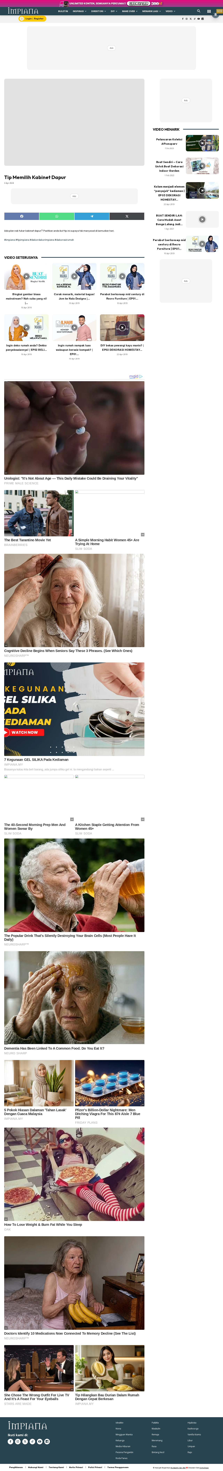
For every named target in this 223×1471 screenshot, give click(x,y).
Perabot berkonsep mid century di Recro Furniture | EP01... (169, 244)
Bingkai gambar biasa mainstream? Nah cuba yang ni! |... (26, 298)
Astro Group (204, 1468)
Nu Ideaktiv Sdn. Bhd (178, 1468)
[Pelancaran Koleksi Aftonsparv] (202, 143)
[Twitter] (191, 19)
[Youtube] (199, 19)
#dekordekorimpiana (42, 239)
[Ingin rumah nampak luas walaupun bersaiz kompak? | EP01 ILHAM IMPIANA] (74, 327)
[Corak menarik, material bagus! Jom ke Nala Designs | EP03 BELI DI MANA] (74, 276)
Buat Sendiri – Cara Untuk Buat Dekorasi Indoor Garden (169, 166)
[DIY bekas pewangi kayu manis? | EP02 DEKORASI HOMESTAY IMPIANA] (122, 327)
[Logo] (23, 10)
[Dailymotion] (203, 19)
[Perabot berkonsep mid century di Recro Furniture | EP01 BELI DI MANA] (122, 276)
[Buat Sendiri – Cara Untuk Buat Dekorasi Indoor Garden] (202, 166)
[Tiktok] (195, 19)
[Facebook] (183, 19)
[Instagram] (187, 19)
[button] (199, 11)
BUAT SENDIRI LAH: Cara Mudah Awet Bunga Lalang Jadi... (169, 220)
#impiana (9, 239)
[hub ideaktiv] (209, 9)
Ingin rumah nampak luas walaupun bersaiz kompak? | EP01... (74, 349)
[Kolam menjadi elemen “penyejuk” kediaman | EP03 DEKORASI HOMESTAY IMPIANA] (202, 190)
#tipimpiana (22, 239)
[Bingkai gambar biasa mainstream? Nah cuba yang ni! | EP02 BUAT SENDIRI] (26, 276)
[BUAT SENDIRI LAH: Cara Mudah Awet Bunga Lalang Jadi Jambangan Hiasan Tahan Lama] (202, 219)
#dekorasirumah (64, 239)
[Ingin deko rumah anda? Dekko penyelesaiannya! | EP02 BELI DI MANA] (26, 327)
